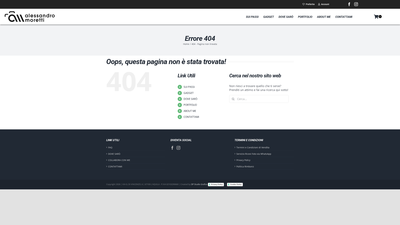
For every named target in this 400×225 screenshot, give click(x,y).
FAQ (110, 147)
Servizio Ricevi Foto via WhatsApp (253, 153)
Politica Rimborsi (245, 166)
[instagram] (356, 4)
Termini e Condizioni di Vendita (252, 147)
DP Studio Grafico (199, 184)
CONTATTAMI (191, 117)
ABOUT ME (190, 111)
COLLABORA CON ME (119, 160)
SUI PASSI (189, 87)
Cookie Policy (236, 184)
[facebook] (349, 4)
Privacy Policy (243, 160)
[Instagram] (178, 148)
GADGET (189, 93)
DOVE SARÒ (190, 99)
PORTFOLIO (190, 105)
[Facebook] (172, 148)
